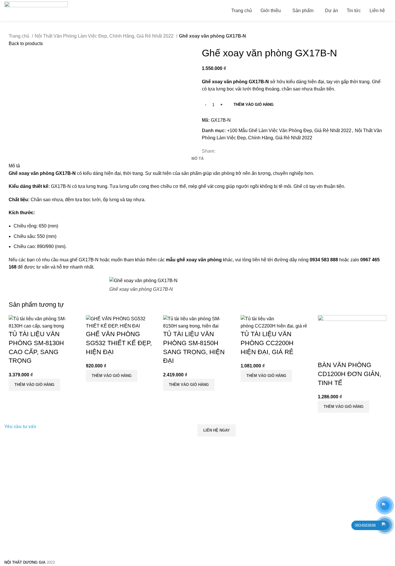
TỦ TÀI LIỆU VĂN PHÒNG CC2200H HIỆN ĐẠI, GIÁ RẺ (267, 343)
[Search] (391, 10)
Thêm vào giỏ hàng (254, 104)
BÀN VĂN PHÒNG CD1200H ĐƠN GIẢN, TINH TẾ (349, 373)
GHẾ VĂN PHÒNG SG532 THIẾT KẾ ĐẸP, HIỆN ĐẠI (119, 343)
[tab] (197, 158)
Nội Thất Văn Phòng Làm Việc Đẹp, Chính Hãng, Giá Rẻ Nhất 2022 (105, 36)
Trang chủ (19, 36)
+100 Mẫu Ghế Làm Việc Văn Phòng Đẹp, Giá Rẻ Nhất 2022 (289, 130)
